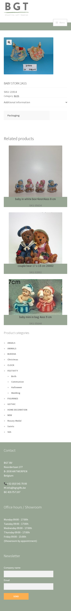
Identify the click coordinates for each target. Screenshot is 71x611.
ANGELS (11, 342)
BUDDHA (11, 353)
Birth (16, 95)
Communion (17, 381)
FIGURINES (12, 398)
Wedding (15, 392)
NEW (9, 415)
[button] (9, 42)
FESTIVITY (12, 370)
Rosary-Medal (14, 420)
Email (7, 580)
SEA (9, 431)
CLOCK (10, 365)
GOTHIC (11, 404)
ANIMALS (11, 348)
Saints (10, 426)
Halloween (16, 387)
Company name (12, 567)
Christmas (12, 359)
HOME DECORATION (17, 409)
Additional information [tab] (17, 102)
